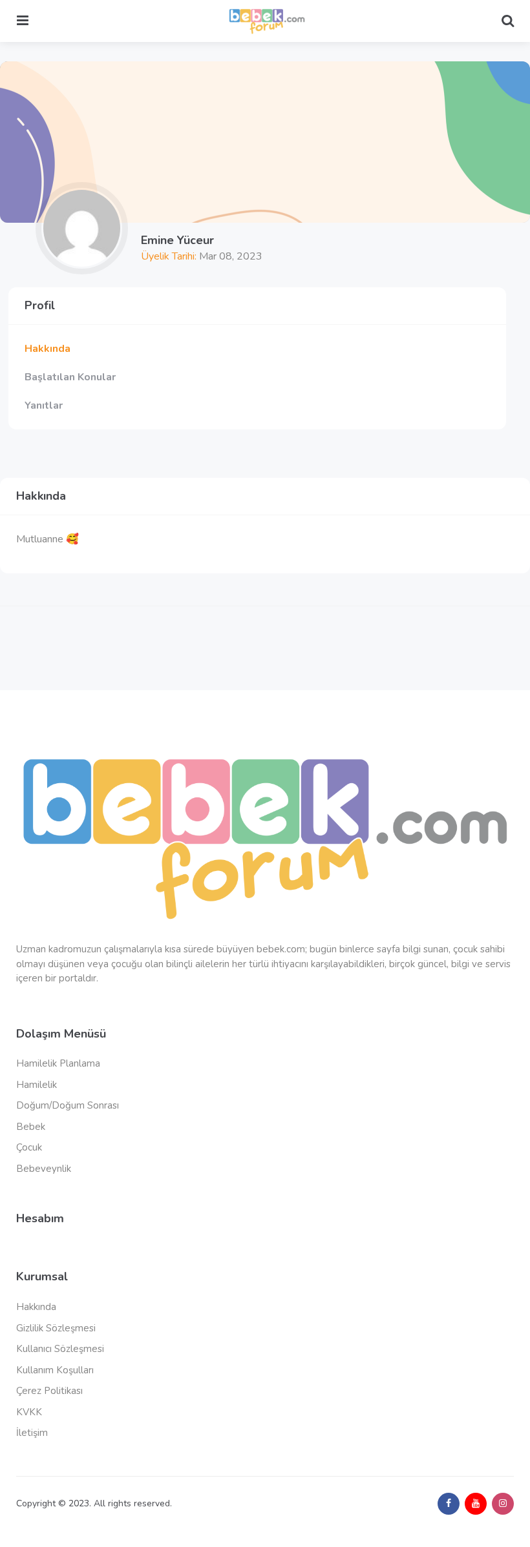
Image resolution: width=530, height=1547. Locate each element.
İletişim (32, 1432)
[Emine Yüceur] (82, 228)
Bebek (30, 1126)
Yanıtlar (44, 405)
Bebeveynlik (43, 1168)
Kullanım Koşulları (55, 1370)
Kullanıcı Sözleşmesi (60, 1348)
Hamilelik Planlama (58, 1063)
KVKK (29, 1412)
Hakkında (47, 349)
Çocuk (29, 1147)
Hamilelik (36, 1084)
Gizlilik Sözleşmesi (56, 1328)
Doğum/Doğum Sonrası (67, 1105)
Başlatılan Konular (70, 377)
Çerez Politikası (49, 1390)
